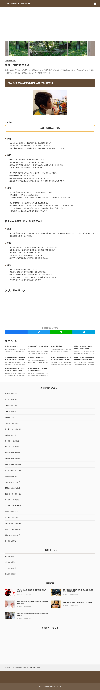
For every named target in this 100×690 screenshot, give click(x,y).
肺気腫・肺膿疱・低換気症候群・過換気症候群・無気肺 (61, 358)
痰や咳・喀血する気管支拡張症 (38, 347)
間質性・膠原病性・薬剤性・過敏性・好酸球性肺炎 (84, 347)
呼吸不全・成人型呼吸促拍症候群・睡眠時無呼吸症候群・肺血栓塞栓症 (84, 359)
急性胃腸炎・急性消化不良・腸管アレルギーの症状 (77, 603)
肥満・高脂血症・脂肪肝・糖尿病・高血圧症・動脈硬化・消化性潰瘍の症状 (78, 591)
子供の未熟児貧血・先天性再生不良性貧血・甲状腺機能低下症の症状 (32, 603)
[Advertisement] (50, 21)
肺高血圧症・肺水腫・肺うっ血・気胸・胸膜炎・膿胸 (15, 369)
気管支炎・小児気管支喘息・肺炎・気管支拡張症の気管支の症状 (32, 614)
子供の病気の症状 (27, 594)
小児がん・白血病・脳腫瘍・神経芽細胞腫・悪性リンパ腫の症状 (32, 591)
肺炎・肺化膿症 (56, 346)
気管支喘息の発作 (11, 346)
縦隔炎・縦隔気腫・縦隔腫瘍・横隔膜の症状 (37, 369)
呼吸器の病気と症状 (10, 60)
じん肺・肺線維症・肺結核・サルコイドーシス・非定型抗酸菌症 (15, 359)
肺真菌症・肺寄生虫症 (36, 357)
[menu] (95, 3)
